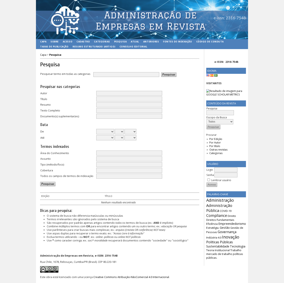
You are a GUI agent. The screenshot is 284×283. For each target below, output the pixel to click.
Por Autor (215, 142)
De (42, 131)
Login (209, 170)
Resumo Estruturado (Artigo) (94, 46)
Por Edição (215, 139)
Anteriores (151, 41)
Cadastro (83, 41)
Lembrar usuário (221, 180)
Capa (43, 41)
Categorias (215, 153)
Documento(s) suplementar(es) (59, 116)
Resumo (45, 104)
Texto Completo (50, 110)
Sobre (55, 41)
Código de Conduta (210, 41)
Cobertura (46, 170)
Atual (135, 41)
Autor (43, 93)
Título (43, 99)
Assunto (45, 159)
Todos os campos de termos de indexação (66, 176)
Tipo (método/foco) (52, 164)
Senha (210, 175)
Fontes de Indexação (177, 41)
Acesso (67, 41)
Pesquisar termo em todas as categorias (65, 74)
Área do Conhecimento (54, 153)
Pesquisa (120, 41)
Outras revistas (218, 149)
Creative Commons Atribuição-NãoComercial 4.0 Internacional (131, 277)
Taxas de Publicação (54, 46)
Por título (214, 146)
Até (42, 138)
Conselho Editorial (133, 46)
